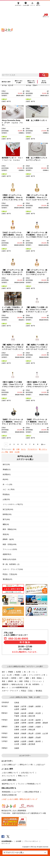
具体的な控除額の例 (9, 795)
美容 (3, 681)
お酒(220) (6, 499)
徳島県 (16, 737)
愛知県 (45, 723)
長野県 (23, 723)
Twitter (8, 836)
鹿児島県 (32, 744)
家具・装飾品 (37, 678)
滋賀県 (23, 727)
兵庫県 (4, 101)
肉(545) (5, 479)
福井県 (38, 720)
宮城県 (31, 706)
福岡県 (16, 741)
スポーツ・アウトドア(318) (13, 569)
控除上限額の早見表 (31, 792)
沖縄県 (16, 748)
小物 (17, 449)
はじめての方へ (18, 4)
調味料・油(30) (8, 539)
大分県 (16, 744)
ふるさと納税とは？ (9, 764)
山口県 (45, 733)
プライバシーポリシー (31, 841)
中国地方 (5, 733)
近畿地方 (4, 99)
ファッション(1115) (10, 549)
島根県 (23, 733)
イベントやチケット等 (37, 675)
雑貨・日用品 (24, 681)
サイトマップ (6, 843)
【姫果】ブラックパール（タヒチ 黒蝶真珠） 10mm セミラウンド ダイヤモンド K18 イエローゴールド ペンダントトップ (12, 424)
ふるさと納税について (10, 773)
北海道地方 (5, 702)
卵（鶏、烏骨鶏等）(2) (11, 564)
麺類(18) (6, 524)
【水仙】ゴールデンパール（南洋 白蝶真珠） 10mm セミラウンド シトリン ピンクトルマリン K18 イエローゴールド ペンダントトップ (13, 237)
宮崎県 (23, 744)
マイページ (32, 4)
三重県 (16, 727)
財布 (11, 452)
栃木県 (23, 713)
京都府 (31, 727)
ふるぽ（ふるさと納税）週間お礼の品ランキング (19, 799)
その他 (17, 452)
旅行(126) (6, 464)
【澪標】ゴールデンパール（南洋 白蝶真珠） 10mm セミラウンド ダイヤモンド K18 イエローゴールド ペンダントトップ (12, 199)
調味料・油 (12, 681)
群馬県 (31, 713)
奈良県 (23, 729)
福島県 (23, 709)
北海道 (16, 702)
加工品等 (5, 678)
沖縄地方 (5, 748)
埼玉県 (38, 713)
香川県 (23, 737)
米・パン (32, 672)
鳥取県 (16, 733)
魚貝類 (18, 672)
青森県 (16, 706)
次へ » (43, 444)
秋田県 (38, 706)
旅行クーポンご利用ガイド (31, 81)
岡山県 (31, 733)
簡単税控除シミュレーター (11, 792)
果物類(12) (7, 469)
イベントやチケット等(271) (13, 504)
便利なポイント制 (26, 764)
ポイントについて (8, 776)
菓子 (21, 678)
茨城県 (16, 713)
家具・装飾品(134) (9, 529)
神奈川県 (32, 716)
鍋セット (5, 687)
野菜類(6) (6, 494)
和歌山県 (32, 729)
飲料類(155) (7, 514)
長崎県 (31, 741)
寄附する (38, 4)
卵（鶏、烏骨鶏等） (33, 684)
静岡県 (38, 723)
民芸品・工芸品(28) (10, 574)
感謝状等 (5, 684)
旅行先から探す (6, 81)
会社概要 (18, 841)
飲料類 (13, 678)
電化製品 (39, 691)
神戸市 (9, 101)
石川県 (31, 720)
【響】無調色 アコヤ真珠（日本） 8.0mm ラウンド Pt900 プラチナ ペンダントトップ (37, 309)
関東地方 (5, 713)
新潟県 (16, 720)
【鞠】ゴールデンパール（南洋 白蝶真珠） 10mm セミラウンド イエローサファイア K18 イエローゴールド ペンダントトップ (37, 199)
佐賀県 (23, 741)
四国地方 (5, 737)
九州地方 (5, 741)
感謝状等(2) (7, 554)
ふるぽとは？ (40, 764)
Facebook (3, 836)
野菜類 (17, 675)
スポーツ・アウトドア (10, 691)
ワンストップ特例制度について (29, 784)
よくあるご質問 (26, 4)
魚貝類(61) (7, 474)
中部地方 (5, 720)
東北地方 (5, 706)
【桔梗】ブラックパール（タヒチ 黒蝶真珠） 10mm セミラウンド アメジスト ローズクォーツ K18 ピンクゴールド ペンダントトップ (37, 424)
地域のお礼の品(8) (9, 559)
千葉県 (16, 716)
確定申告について (8, 784)
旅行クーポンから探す (19, 81)
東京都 (23, 716)
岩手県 (23, 706)
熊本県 (38, 741)
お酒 (24, 675)
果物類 (10, 672)
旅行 (3, 672)
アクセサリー (32, 449)
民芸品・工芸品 (27, 691)
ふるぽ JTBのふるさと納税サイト (8, 38)
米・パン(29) (7, 484)
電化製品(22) (7, 579)
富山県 (23, 720)
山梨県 (16, 723)
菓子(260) (6, 519)
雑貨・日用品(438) (9, 544)
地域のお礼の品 (17, 684)
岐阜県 (31, 723)
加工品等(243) (8, 509)
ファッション (37, 681)
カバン (23, 449)
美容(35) (6, 534)
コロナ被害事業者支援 (19, 687)
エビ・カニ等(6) (9, 489)
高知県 (38, 737)
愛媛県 (31, 737)
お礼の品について (27, 773)
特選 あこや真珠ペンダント (36, 120)
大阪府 (38, 727)
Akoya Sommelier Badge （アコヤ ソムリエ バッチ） (12, 122)
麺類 (27, 678)
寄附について (23, 776)
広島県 (38, 733)
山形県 (16, 709)
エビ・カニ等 (7, 675)
